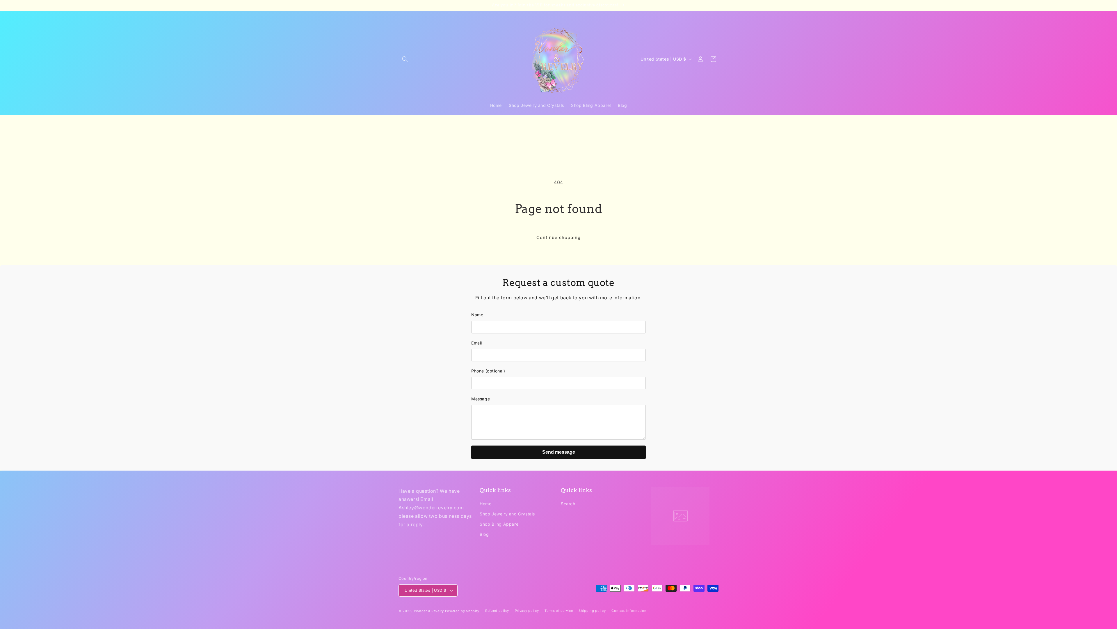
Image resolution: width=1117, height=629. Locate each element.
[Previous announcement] (400, 5)
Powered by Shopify (462, 611)
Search (568, 503)
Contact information (628, 611)
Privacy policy (527, 611)
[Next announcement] (716, 5)
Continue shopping (558, 237)
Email (476, 342)
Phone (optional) (488, 370)
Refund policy (497, 611)
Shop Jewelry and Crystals (507, 514)
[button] (405, 59)
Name (477, 314)
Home (485, 503)
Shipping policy (592, 611)
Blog (484, 534)
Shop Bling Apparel (500, 524)
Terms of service (559, 611)
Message (480, 398)
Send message (558, 452)
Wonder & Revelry (429, 611)
